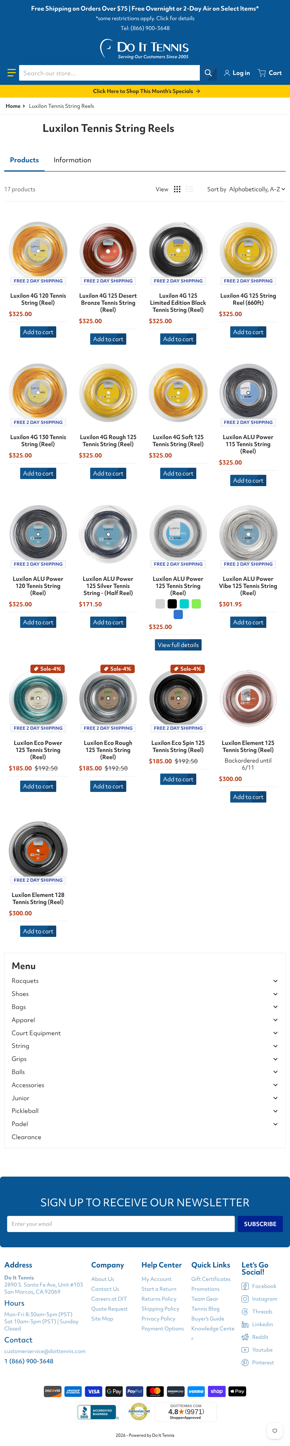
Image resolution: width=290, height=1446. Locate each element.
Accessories (28, 1085)
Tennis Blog (205, 1308)
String (20, 1046)
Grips (19, 1059)
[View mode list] (189, 189)
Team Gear (204, 1298)
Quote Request (109, 1308)
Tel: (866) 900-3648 (145, 28)
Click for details (175, 18)
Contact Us (105, 1289)
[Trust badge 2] (139, 1412)
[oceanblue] (178, 614)
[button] (11, 73)
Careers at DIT (109, 1298)
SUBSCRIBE (260, 1224)
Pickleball (25, 1111)
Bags (19, 1007)
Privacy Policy (158, 1318)
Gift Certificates (211, 1279)
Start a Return (158, 1289)
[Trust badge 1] (97, 1412)
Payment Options (162, 1328)
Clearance (26, 1137)
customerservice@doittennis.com (45, 1351)
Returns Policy (158, 1298)
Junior (20, 1098)
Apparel (23, 1020)
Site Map (102, 1318)
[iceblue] (184, 603)
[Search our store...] (208, 73)
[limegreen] (196, 603)
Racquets (25, 981)
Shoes (20, 994)
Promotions (205, 1289)
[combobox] (117, 73)
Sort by (216, 189)
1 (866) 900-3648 (28, 1361)
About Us (102, 1279)
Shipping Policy (160, 1308)
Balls (18, 1072)
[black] (172, 603)
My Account (156, 1279)
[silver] (160, 603)
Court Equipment (36, 1033)
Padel (20, 1124)
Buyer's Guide (207, 1318)
